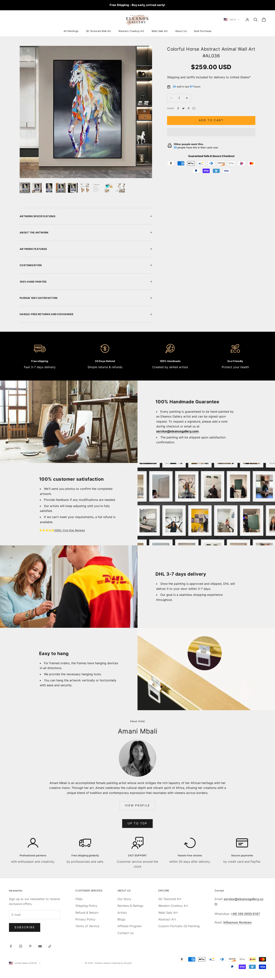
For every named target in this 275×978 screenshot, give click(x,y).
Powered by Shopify (121, 963)
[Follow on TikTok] (50, 946)
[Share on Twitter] (183, 108)
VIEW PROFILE (137, 805)
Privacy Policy (85, 919)
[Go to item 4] (61, 188)
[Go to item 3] (49, 188)
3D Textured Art (169, 899)
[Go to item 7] (96, 188)
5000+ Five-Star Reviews (69, 530)
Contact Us (125, 933)
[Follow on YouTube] (40, 946)
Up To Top (137, 823)
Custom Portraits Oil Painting (179, 926)
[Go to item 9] (120, 188)
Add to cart (211, 120)
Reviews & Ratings (130, 906)
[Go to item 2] (37, 188)
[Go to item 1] (25, 188)
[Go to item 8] (108, 188)
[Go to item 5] (73, 188)
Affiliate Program (129, 926)
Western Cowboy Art (131, 31)
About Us (181, 31)
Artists (122, 912)
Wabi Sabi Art (160, 31)
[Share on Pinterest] (188, 108)
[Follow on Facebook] (11, 946)
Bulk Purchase (202, 31)
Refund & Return (86, 912)
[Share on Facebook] (178, 108)
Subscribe (24, 927)
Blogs (121, 919)
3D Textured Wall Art (98, 31)
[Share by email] (193, 108)
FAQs (78, 899)
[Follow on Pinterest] (30, 946)
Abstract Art (167, 919)
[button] (211, 132)
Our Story (124, 899)
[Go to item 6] (85, 188)
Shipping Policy (86, 906)
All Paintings (71, 31)
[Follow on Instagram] (20, 946)
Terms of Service (87, 926)
